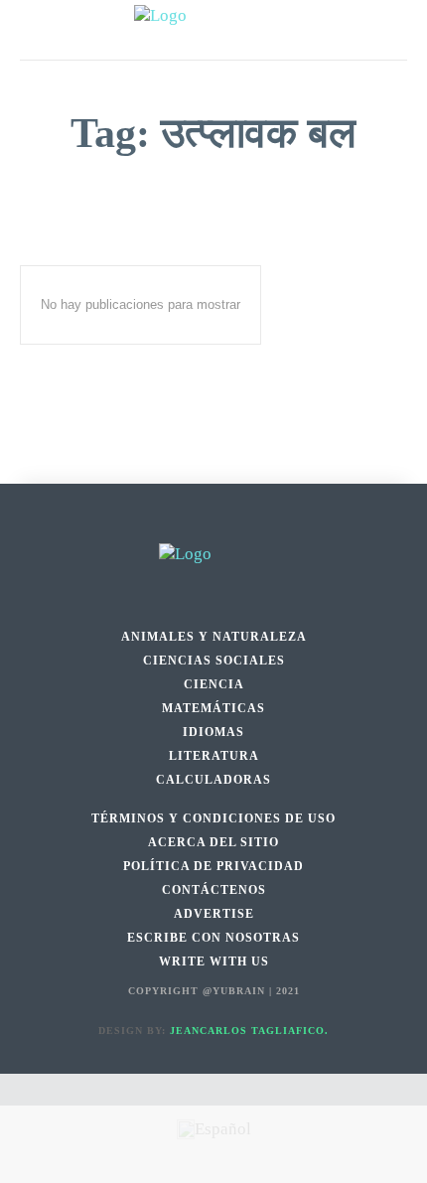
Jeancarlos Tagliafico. (249, 1030)
